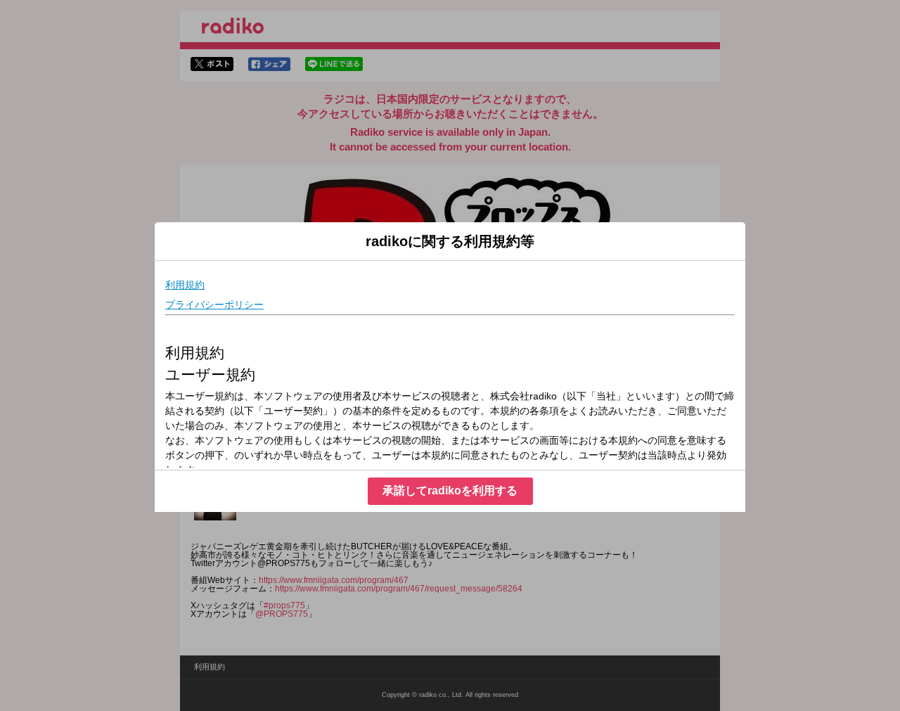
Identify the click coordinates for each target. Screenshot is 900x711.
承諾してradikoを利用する (450, 491)
